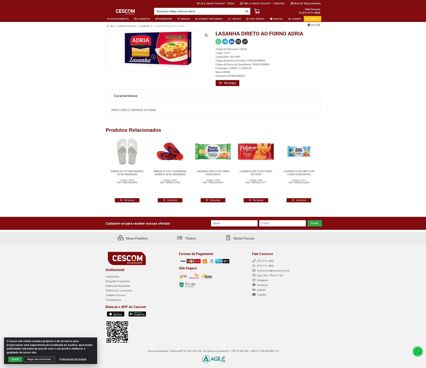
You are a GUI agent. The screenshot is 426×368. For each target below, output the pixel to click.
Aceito (15, 359)
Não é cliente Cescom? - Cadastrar (264, 3)
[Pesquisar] (246, 11)
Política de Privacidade (118, 285)
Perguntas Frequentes (118, 281)
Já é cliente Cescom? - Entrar (217, 3)
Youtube (261, 294)
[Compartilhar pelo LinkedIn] (231, 41)
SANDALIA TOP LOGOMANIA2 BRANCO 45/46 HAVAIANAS (170, 173)
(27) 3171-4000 (311, 12)
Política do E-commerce (119, 290)
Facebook (262, 285)
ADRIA (226, 72)
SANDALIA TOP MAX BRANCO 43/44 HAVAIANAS (127, 173)
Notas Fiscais (243, 238)
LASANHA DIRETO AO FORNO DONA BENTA (213, 173)
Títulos (190, 238)
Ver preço (229, 83)
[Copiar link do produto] (245, 41)
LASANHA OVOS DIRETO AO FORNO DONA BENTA (299, 173)
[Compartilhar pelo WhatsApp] (218, 41)
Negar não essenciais (39, 359)
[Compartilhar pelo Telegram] (225, 41)
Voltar (315, 25)
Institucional (112, 276)
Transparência (113, 299)
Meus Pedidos (136, 238)
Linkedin (261, 289)
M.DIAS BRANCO (236, 76)
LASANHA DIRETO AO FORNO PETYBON (256, 173)
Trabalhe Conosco (116, 295)
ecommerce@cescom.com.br (273, 270)
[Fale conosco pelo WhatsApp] (418, 351)
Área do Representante (307, 3)
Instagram (262, 280)
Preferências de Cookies (73, 359)
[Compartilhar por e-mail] (238, 41)
